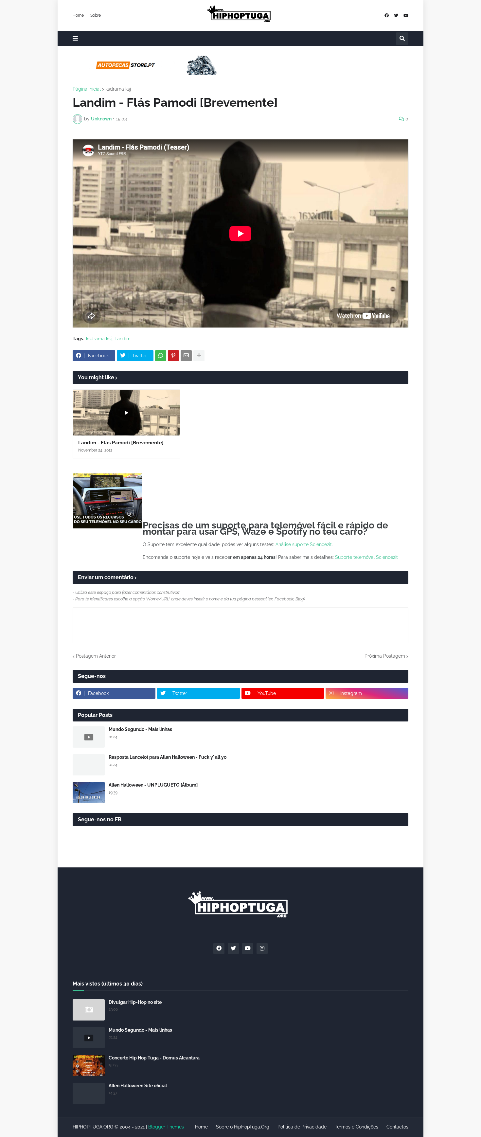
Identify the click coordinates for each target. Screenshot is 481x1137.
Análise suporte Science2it (304, 544)
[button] (75, 38)
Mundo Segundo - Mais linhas (140, 729)
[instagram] (262, 948)
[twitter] (396, 15)
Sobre (95, 15)
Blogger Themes (166, 1126)
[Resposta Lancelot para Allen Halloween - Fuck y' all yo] (89, 764)
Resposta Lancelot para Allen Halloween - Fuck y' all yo (167, 757)
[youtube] (405, 15)
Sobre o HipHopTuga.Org (242, 1126)
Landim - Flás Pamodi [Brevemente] (121, 443)
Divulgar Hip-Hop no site (135, 1002)
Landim (123, 338)
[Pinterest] (173, 355)
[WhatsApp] (160, 355)
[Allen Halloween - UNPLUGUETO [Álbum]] (89, 792)
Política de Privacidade (302, 1126)
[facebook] (386, 15)
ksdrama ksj (118, 89)
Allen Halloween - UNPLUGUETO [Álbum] (153, 785)
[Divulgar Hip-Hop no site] (89, 1010)
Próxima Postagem (385, 656)
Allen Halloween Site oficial (138, 1085)
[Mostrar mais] (199, 355)
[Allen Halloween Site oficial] (89, 1093)
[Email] (186, 355)
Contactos (397, 1126)
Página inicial (87, 89)
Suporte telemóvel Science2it (366, 557)
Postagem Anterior (96, 656)
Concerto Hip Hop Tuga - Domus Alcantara (154, 1057)
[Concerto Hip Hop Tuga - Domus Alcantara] (89, 1065)
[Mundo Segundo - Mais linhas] (89, 737)
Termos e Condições (356, 1126)
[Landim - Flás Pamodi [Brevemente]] (126, 412)
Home (78, 15)
